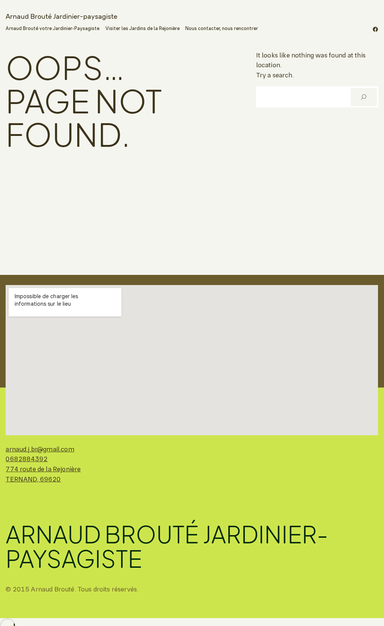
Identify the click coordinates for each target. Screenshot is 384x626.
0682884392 (27, 459)
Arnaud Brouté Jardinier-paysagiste (61, 16)
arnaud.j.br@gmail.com (40, 449)
